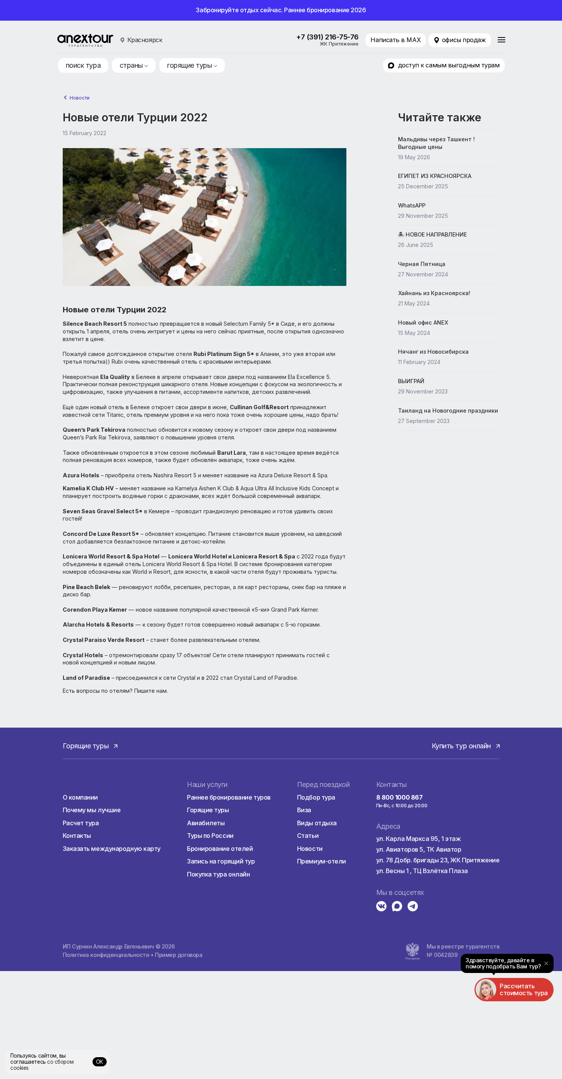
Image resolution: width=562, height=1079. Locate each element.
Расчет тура (81, 823)
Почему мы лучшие (92, 810)
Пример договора (178, 955)
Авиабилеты (206, 823)
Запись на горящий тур (221, 861)
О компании (80, 797)
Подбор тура (316, 797)
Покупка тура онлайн (218, 874)
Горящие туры (208, 810)
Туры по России (210, 835)
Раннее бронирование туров (229, 797)
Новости (79, 98)
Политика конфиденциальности (106, 955)
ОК (99, 1062)
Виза (304, 810)
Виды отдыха (317, 823)
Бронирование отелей (220, 848)
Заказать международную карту (112, 848)
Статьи (307, 835)
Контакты (77, 835)
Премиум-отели (321, 861)
